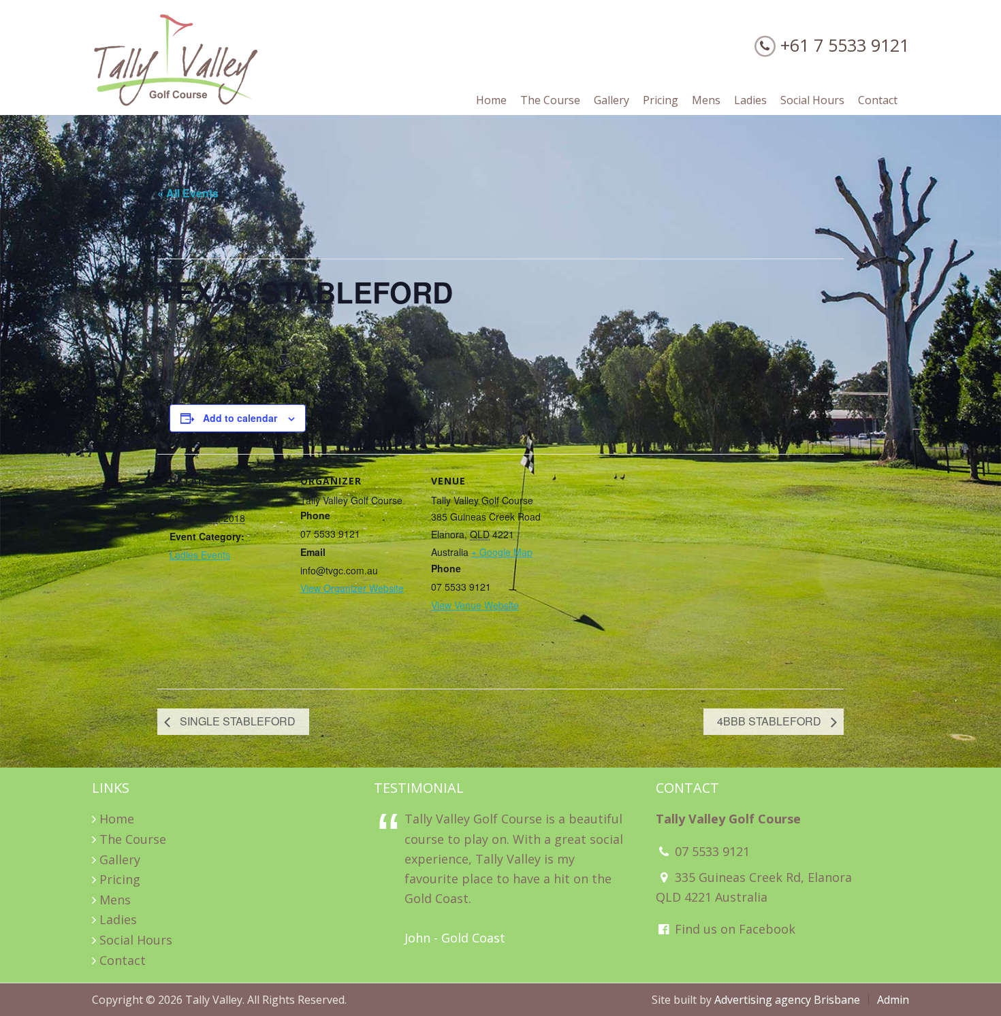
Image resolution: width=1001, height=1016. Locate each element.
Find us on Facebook (733, 929)
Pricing (119, 879)
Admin (893, 999)
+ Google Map (502, 552)
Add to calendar (240, 418)
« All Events (188, 193)
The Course (132, 839)
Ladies (118, 919)
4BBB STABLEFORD (770, 721)
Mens (115, 899)
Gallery (119, 859)
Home (116, 818)
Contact (122, 960)
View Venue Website (475, 605)
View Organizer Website (352, 588)
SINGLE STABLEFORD (236, 721)
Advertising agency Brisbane (787, 999)
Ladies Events (200, 554)
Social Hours (135, 940)
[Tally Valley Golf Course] (176, 103)
